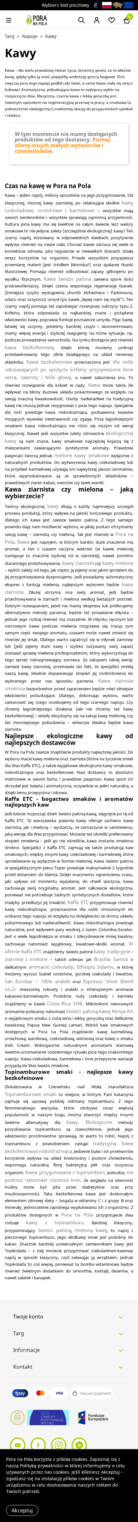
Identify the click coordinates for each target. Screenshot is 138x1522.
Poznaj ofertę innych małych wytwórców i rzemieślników (62, 145)
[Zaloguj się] (96, 19)
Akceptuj (22, 1510)
